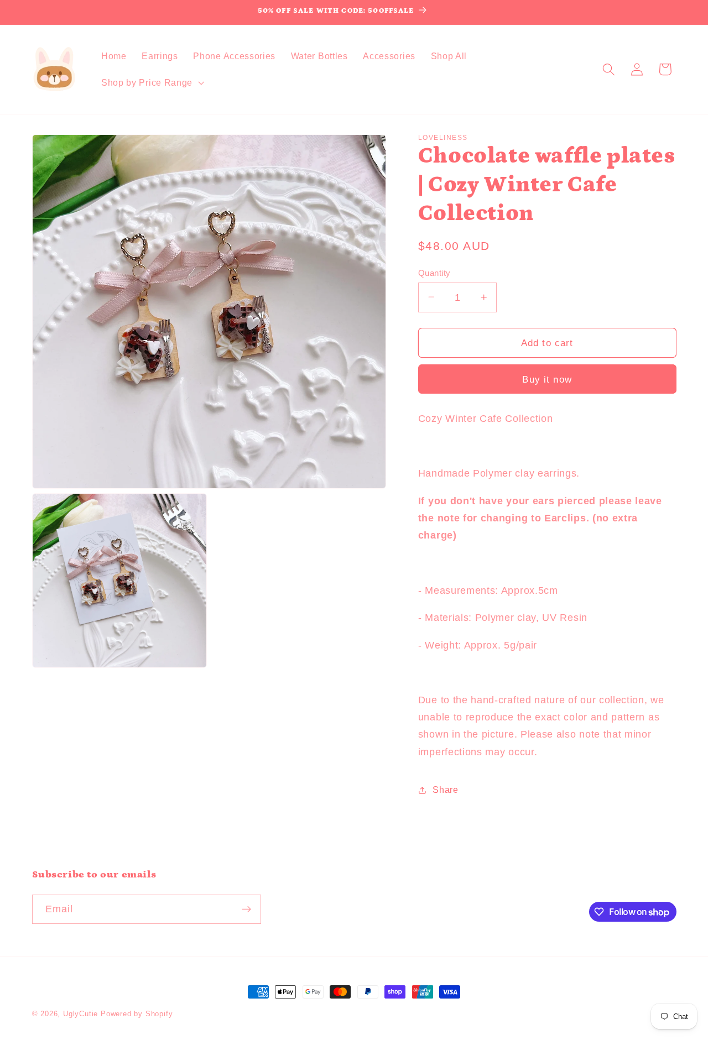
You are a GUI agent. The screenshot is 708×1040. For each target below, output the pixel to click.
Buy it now (547, 379)
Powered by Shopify (137, 1014)
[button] (151, 82)
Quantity (434, 272)
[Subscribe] (246, 909)
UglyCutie (80, 1014)
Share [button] (445, 790)
